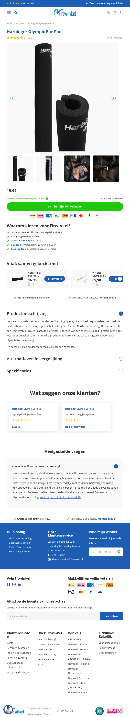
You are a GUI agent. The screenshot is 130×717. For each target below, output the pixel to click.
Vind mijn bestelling (20, 538)
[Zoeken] (16, 13)
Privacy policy (34, 714)
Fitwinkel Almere (77, 644)
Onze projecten (107, 652)
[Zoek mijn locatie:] (103, 13)
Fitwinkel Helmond (78, 663)
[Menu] (9, 12)
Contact (11, 642)
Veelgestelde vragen (18, 672)
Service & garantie (19, 551)
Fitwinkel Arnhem (78, 649)
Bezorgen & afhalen (20, 542)
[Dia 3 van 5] (77, 168)
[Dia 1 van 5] (20, 168)
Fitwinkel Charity (46, 654)
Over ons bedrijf (46, 639)
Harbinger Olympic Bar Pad (26, 408)
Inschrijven (111, 616)
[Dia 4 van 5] (106, 168)
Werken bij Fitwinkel (48, 644)
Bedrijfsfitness (107, 647)
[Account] (115, 13)
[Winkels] (109, 13)
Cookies (47, 714)
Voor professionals (109, 642)
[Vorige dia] (12, 98)
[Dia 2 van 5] (49, 168)
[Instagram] (14, 584)
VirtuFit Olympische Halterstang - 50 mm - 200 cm (99, 274)
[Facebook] (8, 584)
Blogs (40, 664)
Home (10, 23)
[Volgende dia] (114, 98)
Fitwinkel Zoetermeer (80, 678)
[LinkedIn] (19, 584)
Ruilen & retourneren (21, 547)
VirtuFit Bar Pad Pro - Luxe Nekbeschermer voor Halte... (35, 274)
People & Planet (46, 659)
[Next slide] (120, 279)
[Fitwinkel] (15, 711)
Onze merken (45, 649)
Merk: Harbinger (115, 37)
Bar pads (20, 23)
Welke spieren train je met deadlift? (60, 497)
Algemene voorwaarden (39, 708)
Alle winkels (74, 639)
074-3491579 (59, 554)
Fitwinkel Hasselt (77, 692)
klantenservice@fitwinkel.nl (67, 559)
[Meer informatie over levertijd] (47, 198)
